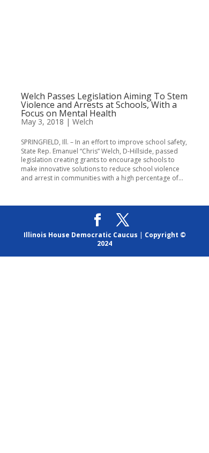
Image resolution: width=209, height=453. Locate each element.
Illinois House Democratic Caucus (81, 234)
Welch (82, 121)
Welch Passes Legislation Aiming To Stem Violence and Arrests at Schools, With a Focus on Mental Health (104, 104)
